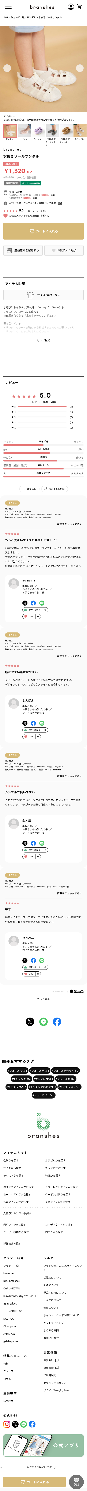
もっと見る (43, 999)
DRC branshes (11, 1280)
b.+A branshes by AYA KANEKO (20, 1296)
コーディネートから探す (59, 1224)
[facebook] (32, 1424)
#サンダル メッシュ (69, 1087)
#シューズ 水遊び (66, 1078)
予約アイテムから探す (57, 1202)
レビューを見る (39, 211)
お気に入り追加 (66, 250)
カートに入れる (47, 231)
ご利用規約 (50, 1375)
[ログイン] (71, 7)
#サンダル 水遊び (21, 1078)
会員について (51, 1307)
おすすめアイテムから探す (18, 1187)
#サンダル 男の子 (16, 1087)
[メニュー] (8, 7)
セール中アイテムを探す (17, 1194)
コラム (7, 1378)
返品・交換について (55, 1292)
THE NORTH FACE (13, 1311)
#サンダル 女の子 (44, 1078)
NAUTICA (8, 1318)
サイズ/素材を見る (48, 295)
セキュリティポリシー (56, 1382)
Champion (9, 1326)
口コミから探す (54, 1232)
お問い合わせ (51, 1338)
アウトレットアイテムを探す (61, 1187)
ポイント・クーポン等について (61, 1315)
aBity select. (10, 1303)
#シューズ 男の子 (40, 1070)
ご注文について (52, 1277)
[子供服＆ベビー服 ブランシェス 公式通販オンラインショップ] (42, 7)
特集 (5, 1363)
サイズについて (52, 1300)
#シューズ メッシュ (44, 1095)
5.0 (45, 395)
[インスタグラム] (6, 1424)
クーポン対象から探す (58, 1194)
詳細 (52, 195)
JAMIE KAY (9, 1333)
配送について (51, 1285)
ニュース (8, 1371)
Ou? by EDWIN (11, 1288)
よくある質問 (51, 1330)
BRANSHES (43, 1467)
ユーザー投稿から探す (16, 1232)
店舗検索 (8, 1400)
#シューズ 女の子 (18, 1070)
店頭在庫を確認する (26, 250)
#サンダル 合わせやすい (42, 1087)
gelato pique (10, 1341)
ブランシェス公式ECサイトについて (63, 1268)
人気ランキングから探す (17, 1213)
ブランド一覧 (11, 1265)
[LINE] (23, 1424)
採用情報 (49, 1367)
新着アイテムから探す (16, 1202)
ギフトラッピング (54, 1322)
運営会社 (49, 1360)
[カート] (79, 7)
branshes (12, 149)
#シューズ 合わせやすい (65, 1070)
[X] (15, 1424)
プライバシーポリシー (56, 1390)
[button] (7, 68)
